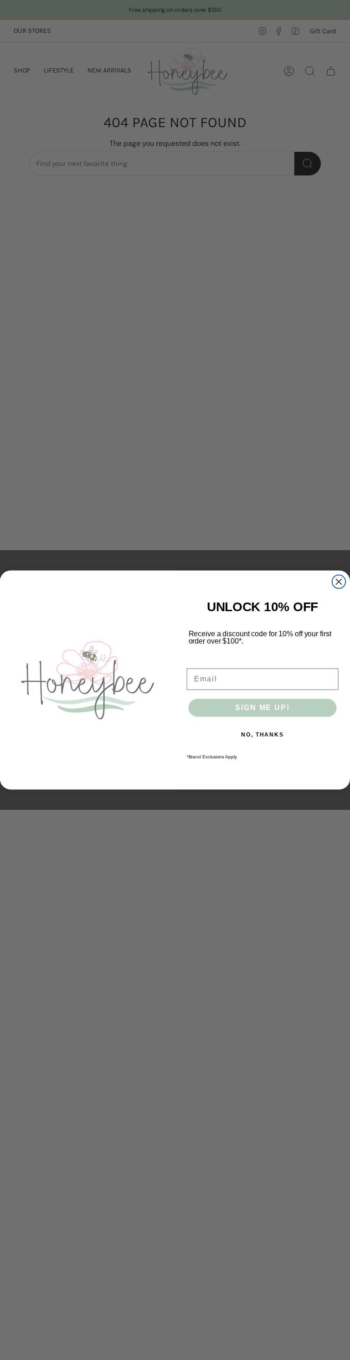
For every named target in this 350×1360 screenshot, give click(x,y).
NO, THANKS (262, 735)
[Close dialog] (339, 582)
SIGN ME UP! (262, 707)
